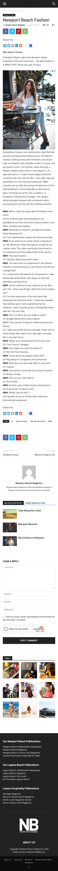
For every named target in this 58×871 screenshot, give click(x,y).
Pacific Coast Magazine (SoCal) (17, 799)
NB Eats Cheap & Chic (45, 455)
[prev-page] (4, 551)
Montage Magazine (12, 793)
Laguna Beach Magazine (14, 773)
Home (5, 10)
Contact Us (18, 859)
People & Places (16, 10)
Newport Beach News (43, 859)
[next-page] (9, 551)
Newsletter (29, 862)
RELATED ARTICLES (13, 503)
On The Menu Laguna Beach (16, 779)
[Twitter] (12, 31)
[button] (4, 4)
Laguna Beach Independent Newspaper (21, 770)
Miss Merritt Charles (37, 421)
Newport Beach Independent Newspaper (22, 746)
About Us (7, 859)
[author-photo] (29, 479)
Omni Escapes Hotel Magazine (17, 802)
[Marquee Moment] (10, 527)
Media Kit (28, 859)
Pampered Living (10, 455)
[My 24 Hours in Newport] (10, 541)
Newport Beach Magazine (15, 25)
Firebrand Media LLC (35, 852)
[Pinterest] (18, 31)
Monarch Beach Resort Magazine (18, 796)
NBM (50, 421)
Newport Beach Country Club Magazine (21, 752)
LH (12, 421)
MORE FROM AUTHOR (35, 503)
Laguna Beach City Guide (14, 776)
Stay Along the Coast (29, 510)
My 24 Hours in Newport (31, 537)
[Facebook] (5, 31)
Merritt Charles (21, 421)
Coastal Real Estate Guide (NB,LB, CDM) (21, 755)
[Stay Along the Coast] (10, 514)
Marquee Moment (27, 524)
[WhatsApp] (25, 31)
